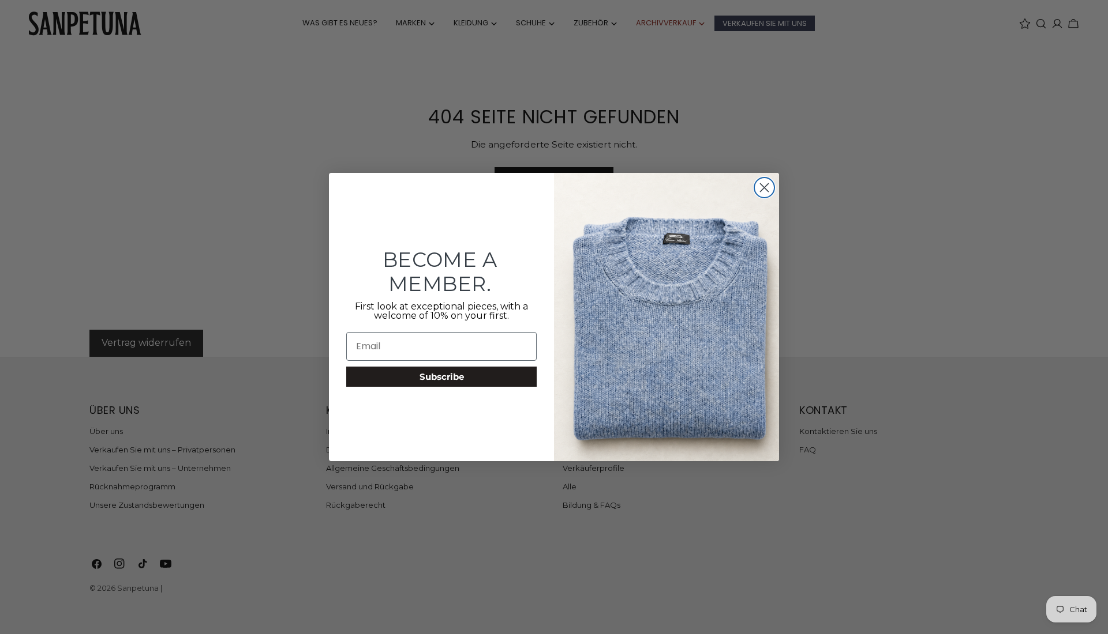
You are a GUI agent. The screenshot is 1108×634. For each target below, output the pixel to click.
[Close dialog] (764, 188)
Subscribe (442, 376)
